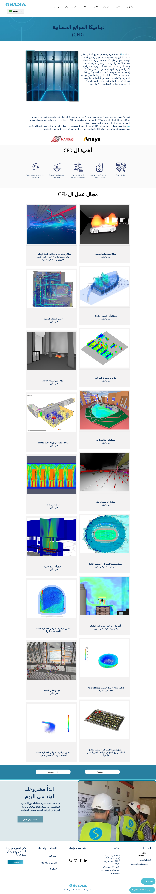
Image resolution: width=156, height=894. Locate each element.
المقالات (53, 856)
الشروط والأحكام (48, 863)
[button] (117, 7)
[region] (51, 235)
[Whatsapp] (70, 861)
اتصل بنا (53, 869)
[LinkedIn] (86, 861)
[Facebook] (81, 861)
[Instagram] (75, 861)
